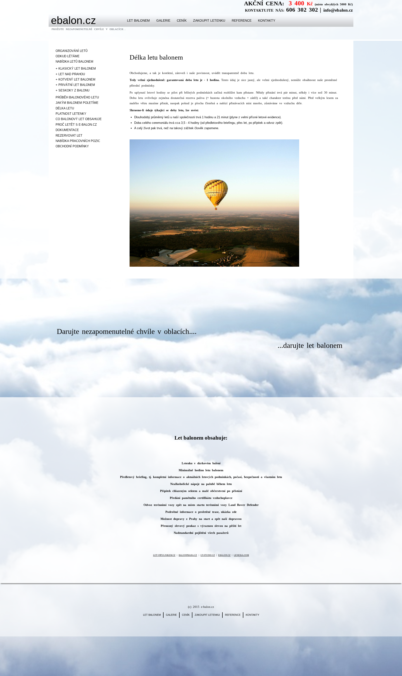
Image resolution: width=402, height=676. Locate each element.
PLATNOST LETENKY (71, 113)
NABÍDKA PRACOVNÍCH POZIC (78, 141)
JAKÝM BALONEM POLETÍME (77, 102)
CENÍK (182, 20)
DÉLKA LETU (65, 108)
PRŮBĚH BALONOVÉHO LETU (77, 97)
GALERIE (163, 20)
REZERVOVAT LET (69, 135)
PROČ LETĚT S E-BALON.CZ (76, 124)
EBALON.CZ (224, 555)
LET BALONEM (138, 20)
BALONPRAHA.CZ (188, 555)
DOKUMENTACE (67, 130)
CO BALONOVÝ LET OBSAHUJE (79, 119)
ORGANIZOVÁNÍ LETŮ (71, 51)
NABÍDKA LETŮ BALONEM (74, 61)
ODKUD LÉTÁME (68, 56)
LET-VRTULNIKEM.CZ (164, 555)
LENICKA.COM (241, 555)
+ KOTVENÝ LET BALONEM (75, 79)
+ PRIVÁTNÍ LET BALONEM (75, 85)
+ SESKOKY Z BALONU (72, 90)
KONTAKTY (266, 20)
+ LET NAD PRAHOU (70, 74)
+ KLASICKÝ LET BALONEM (76, 68)
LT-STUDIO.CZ (208, 555)
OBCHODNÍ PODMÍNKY (72, 146)
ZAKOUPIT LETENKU (209, 20)
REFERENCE (241, 20)
